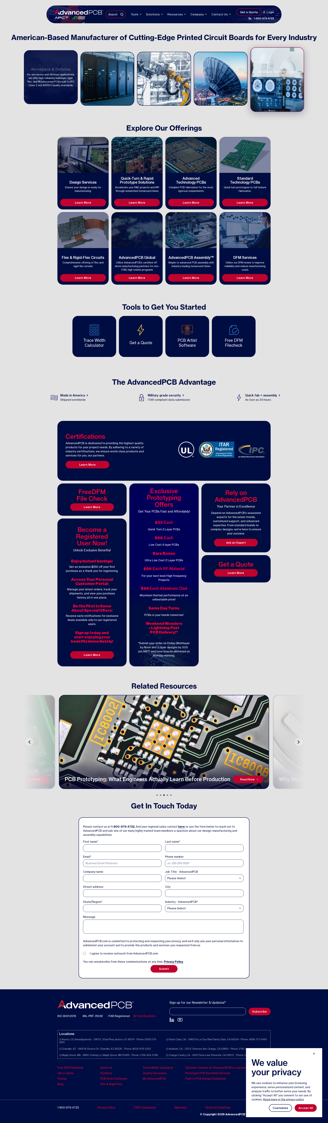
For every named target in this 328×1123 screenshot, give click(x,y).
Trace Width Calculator (158, 1067)
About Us (106, 1067)
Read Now (33, 779)
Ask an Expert (236, 542)
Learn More (83, 202)
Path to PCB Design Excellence (205, 1078)
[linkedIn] (250, 18)
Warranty (181, 1107)
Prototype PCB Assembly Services (207, 1073)
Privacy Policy (173, 961)
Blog (60, 1084)
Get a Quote (249, 12)
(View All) (198, 190)
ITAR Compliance (145, 1107)
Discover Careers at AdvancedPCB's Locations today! (220, 1067)
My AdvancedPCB (154, 1078)
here (181, 826)
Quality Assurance (155, 1073)
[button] (157, 795)
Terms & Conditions (218, 1107)
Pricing (61, 1078)
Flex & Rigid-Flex (111, 1084)
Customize (280, 1108)
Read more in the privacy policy (283, 1099)
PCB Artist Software (113, 1078)
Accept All (305, 1108)
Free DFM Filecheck (70, 1067)
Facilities (106, 1073)
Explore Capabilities (83, 198)
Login (270, 12)
